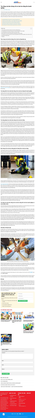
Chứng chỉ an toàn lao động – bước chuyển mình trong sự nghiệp (12, 20)
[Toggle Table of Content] (31, 28)
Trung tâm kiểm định (13, 403)
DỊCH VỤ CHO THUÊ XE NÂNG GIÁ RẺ (7, 379)
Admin (9, 9)
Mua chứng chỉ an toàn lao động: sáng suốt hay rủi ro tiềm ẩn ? (11, 24)
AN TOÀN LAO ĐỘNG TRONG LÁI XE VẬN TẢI (8, 384)
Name (3, 360)
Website (3, 369)
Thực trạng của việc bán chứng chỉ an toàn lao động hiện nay (11, 29)
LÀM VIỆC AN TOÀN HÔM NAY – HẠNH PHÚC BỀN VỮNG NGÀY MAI (11, 386)
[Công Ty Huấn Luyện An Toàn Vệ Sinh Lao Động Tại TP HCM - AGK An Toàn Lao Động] (17, 2)
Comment (3, 352)
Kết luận (3, 36)
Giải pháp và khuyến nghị (5, 35)
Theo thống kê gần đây (4, 184)
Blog (17, 415)
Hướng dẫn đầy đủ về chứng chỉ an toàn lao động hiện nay (11, 19)
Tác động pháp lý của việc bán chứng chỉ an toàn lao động (10, 32)
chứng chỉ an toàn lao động (5, 87)
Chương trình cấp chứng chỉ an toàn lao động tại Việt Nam (11, 22)
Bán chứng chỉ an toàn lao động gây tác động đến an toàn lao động (12, 33)
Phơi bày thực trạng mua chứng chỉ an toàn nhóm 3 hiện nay (11, 23)
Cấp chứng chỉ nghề (13, 405)
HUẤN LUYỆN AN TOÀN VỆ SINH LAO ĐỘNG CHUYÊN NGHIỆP (10, 383)
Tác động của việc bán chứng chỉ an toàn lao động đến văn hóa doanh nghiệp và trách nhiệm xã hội (17, 34)
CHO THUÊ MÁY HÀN (4, 381)
